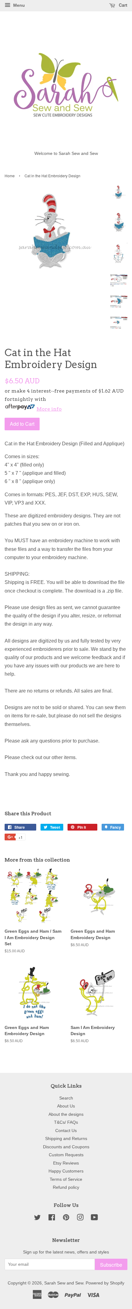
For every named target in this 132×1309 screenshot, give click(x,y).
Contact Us (66, 1130)
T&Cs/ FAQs (66, 1122)
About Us (66, 1106)
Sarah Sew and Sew (63, 1283)
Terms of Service (66, 1179)
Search (66, 1098)
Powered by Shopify (105, 1283)
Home (10, 175)
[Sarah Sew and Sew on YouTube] (94, 1218)
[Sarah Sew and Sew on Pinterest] (66, 1218)
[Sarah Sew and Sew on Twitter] (37, 1218)
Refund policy (66, 1187)
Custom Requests (66, 1155)
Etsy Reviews (66, 1163)
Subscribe (111, 1264)
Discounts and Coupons (66, 1147)
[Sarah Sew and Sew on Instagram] (80, 1218)
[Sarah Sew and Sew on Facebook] (51, 1218)
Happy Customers (66, 1171)
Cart (122, 5)
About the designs (66, 1114)
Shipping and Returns (66, 1138)
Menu (18, 5)
